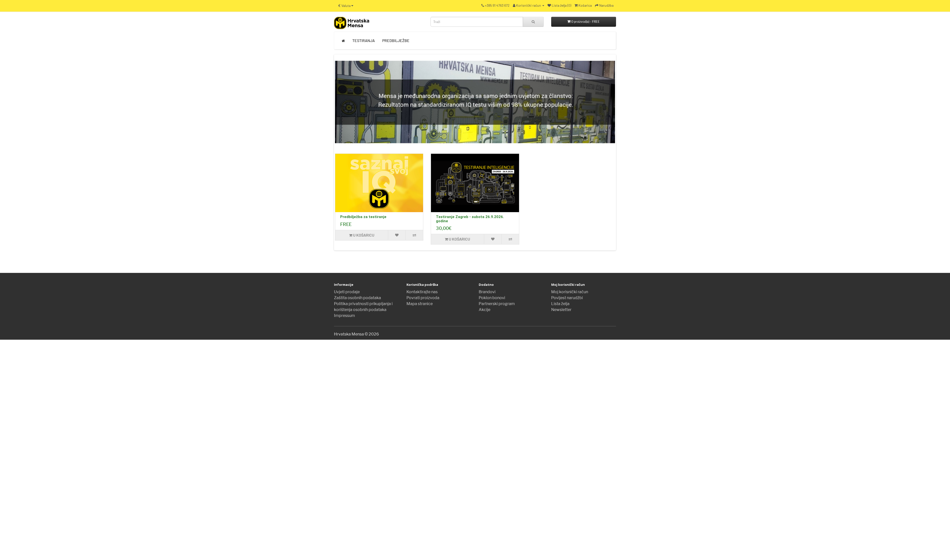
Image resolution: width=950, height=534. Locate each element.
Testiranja (363, 40)
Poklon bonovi (492, 297)
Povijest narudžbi (567, 297)
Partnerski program (497, 303)
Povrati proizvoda (422, 297)
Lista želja (560, 303)
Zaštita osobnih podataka (357, 297)
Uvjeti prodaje (347, 291)
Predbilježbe (395, 40)
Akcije (484, 309)
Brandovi (487, 291)
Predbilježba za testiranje (363, 217)
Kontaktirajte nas (422, 291)
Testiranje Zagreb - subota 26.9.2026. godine (470, 219)
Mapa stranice (419, 303)
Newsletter (561, 309)
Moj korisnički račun (569, 291)
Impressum (344, 315)
